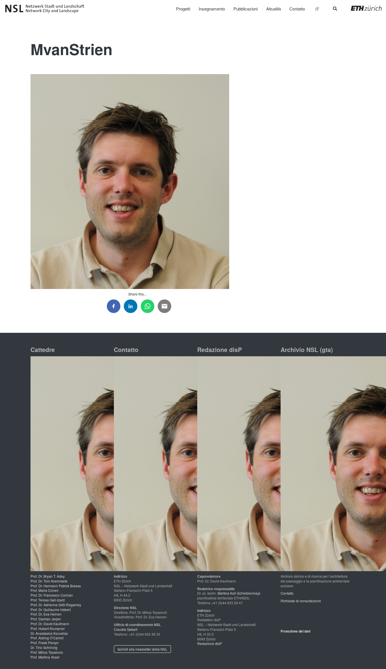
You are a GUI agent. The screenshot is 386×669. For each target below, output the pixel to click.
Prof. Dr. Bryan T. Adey (48, 576)
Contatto (287, 593)
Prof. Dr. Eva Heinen (46, 614)
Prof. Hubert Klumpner (48, 628)
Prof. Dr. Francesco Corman (52, 595)
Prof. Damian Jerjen (46, 618)
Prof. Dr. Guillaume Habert (51, 609)
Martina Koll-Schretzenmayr (239, 593)
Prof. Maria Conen (44, 590)
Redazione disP (209, 643)
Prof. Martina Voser (45, 657)
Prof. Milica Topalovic (47, 652)
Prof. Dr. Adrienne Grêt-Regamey (56, 604)
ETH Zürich (362, 8)
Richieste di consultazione (301, 600)
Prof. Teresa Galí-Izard (48, 599)
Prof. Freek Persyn (45, 642)
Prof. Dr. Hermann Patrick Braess (56, 585)
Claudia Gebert (125, 629)
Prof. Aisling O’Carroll (47, 637)
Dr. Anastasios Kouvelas (49, 633)
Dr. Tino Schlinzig (44, 647)
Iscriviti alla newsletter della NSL (142, 649)
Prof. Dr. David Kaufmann (50, 623)
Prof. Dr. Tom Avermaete (49, 581)
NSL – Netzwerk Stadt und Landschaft (46, 9)
